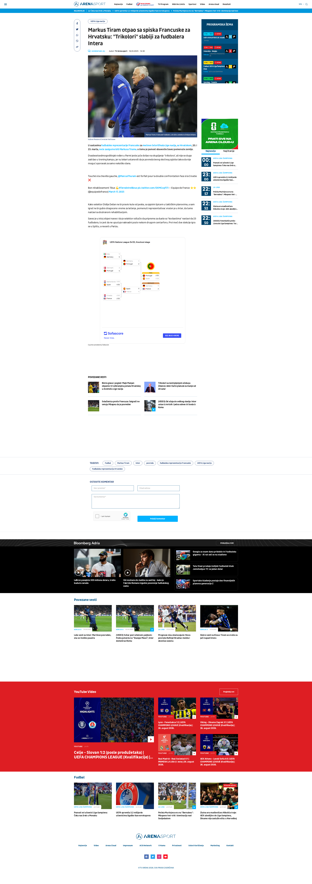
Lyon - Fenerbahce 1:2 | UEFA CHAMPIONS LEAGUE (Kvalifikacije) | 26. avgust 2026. (175, 725)
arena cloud (111, 845)
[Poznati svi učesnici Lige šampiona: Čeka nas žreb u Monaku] (93, 796)
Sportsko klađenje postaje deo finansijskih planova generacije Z (214, 582)
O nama (161, 845)
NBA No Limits (178, 4)
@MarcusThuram (127, 176)
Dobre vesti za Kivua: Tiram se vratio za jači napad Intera (219, 636)
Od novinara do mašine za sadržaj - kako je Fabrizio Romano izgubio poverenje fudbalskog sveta (146, 583)
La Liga (216, 187)
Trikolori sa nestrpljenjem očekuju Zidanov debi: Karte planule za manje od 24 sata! (177, 386)
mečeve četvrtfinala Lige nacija (159, 145)
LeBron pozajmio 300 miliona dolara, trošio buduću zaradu (94, 582)
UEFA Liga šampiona (222, 158)
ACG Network (146, 845)
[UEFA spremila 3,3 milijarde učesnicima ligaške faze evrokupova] (135, 796)
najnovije (82, 845)
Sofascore (105, 345)
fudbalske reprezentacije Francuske (120, 145)
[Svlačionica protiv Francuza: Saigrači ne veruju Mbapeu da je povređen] (93, 405)
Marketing (215, 845)
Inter (138, 463)
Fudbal (129, 4)
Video (202, 4)
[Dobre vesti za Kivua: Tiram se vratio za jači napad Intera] (219, 618)
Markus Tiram (123, 463)
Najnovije (118, 4)
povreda (150, 463)
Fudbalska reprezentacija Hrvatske (107, 469)
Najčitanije (228, 151)
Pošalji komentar (157, 519)
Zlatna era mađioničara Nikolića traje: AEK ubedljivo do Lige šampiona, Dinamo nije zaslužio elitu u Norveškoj (225, 207)
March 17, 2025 (116, 191)
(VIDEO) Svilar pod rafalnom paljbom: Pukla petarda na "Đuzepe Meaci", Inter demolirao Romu (135, 638)
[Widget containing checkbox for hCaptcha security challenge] (111, 516)
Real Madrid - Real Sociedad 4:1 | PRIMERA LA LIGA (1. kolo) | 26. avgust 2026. (176, 761)
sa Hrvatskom (184, 145)
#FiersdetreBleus (128, 187)
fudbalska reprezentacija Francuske (175, 463)
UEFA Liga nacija (98, 21)
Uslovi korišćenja (196, 845)
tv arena (144, 868)
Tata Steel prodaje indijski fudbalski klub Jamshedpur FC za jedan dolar (213, 567)
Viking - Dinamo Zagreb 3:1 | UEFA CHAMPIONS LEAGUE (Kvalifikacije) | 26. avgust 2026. (217, 725)
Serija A (77, 630)
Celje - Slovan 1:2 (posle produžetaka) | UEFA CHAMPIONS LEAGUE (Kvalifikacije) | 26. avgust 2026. (112, 755)
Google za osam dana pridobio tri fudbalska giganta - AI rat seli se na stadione (214, 553)
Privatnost (177, 845)
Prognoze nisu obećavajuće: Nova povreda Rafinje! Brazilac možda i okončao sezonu (174, 638)
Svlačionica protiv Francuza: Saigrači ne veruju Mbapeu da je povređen (121, 403)
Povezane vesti (97, 377)
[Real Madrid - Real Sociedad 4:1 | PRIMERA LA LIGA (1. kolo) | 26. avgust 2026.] (177, 744)
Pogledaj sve (227, 543)
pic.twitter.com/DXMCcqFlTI (153, 187)
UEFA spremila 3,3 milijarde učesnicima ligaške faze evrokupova (121, 11)
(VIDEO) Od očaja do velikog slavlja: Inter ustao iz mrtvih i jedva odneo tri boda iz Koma (177, 404)
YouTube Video (85, 692)
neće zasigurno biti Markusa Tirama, (118, 149)
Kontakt (230, 845)
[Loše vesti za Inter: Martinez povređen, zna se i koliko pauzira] (93, 618)
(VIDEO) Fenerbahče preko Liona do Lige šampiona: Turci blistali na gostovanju (225, 222)
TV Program (163, 4)
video (96, 845)
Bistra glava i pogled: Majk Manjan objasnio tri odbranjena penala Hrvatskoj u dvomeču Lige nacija (121, 386)
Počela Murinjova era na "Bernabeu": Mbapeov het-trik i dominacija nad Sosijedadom (188, 11)
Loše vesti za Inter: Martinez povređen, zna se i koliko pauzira (92, 636)
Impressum (128, 845)
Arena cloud (214, 4)
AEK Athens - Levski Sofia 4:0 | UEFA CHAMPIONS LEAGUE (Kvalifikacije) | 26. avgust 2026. (217, 761)
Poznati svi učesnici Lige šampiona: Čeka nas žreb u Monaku (224, 164)
